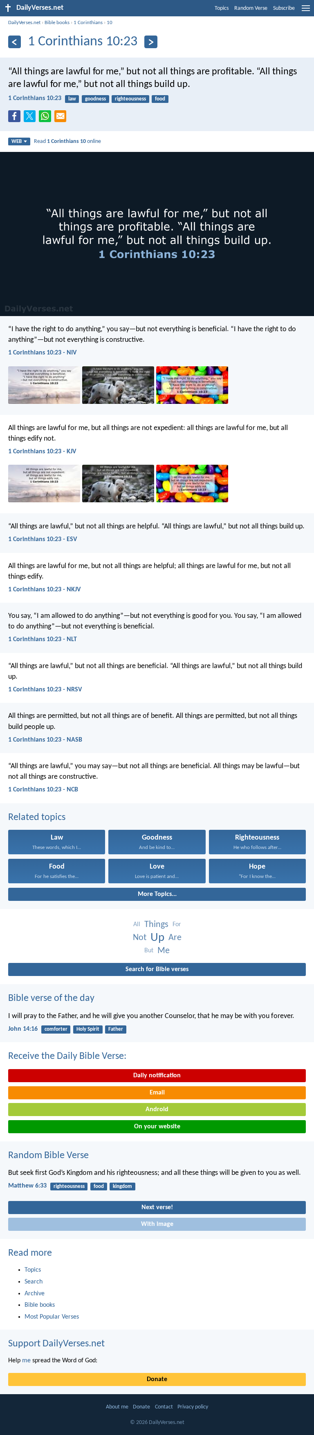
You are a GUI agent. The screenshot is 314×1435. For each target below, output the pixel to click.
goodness (95, 99)
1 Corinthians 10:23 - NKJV (44, 589)
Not (139, 938)
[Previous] (14, 42)
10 (109, 22)
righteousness (130, 99)
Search (34, 1282)
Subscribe (284, 8)
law (72, 99)
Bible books (57, 22)
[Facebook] (16, 118)
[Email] (62, 118)
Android (157, 1109)
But (148, 950)
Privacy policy (192, 1407)
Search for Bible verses (157, 969)
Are (175, 938)
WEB (16, 141)
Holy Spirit (87, 1029)
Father (115, 1029)
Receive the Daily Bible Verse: (67, 1056)
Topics (222, 8)
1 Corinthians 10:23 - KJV (42, 451)
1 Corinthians (88, 22)
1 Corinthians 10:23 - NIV (42, 353)
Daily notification (157, 1075)
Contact (164, 1407)
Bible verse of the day (51, 998)
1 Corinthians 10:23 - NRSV (45, 689)
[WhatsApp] (46, 116)
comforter (56, 1029)
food (160, 99)
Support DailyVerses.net (56, 1344)
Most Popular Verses (52, 1317)
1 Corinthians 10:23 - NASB (45, 740)
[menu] (306, 11)
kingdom (122, 1186)
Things (156, 924)
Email (157, 1093)
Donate (157, 1379)
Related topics (36, 817)
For (177, 924)
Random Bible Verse (48, 1156)
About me (117, 1407)
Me (163, 951)
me (26, 1360)
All (136, 924)
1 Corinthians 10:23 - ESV (42, 539)
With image (157, 1224)
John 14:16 (23, 1029)
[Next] (150, 42)
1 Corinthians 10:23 (34, 98)
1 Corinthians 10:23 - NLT (42, 639)
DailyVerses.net (24, 22)
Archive (35, 1293)
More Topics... (157, 894)
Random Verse (250, 8)
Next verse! (157, 1207)
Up (157, 938)
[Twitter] (31, 118)
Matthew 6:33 (27, 1186)
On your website (157, 1126)
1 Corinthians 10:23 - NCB (43, 790)
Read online (67, 141)
